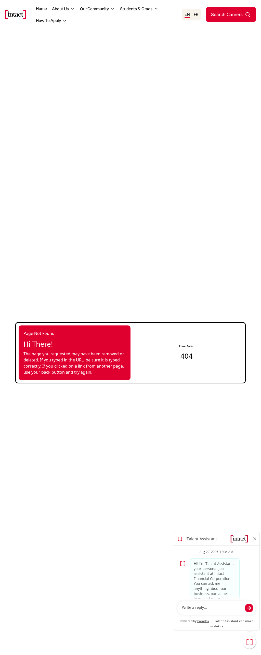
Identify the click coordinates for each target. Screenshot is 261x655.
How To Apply (48, 20)
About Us (60, 8)
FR (196, 14)
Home (41, 8)
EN (187, 14)
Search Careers (227, 14)
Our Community (94, 8)
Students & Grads (136, 8)
